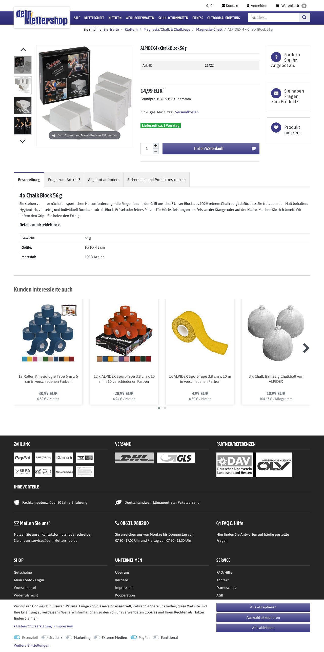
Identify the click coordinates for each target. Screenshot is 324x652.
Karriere (121, 580)
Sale (77, 18)
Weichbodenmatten (140, 18)
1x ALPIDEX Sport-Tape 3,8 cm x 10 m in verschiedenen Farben (200, 379)
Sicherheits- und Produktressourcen (156, 179)
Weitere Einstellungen (31, 645)
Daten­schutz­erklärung (34, 626)
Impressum (124, 588)
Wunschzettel (25, 588)
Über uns (122, 572)
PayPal (144, 638)
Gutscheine (23, 572)
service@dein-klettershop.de (54, 540)
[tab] (288, 60)
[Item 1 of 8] (24, 96)
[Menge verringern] (156, 151)
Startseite (111, 29)
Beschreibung (29, 179)
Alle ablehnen (263, 628)
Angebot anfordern (103, 179)
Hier (219, 534)
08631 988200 (134, 523)
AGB (219, 595)
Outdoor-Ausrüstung (223, 18)
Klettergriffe (94, 18)
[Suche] (304, 17)
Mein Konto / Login (29, 580)
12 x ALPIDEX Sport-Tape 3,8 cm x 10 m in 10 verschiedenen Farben (124, 379)
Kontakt (222, 580)
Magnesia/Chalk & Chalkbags (166, 29)
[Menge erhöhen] (156, 146)
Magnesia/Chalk (208, 29)
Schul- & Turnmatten (173, 18)
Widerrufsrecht (26, 595)
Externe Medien (114, 638)
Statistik (55, 638)
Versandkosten (186, 112)
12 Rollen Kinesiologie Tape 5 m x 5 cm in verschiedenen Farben (48, 379)
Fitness (197, 18)
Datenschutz (226, 588)
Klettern (115, 18)
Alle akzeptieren (263, 607)
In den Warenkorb (209, 148)
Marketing (82, 638)
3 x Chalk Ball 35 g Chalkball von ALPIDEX (276, 379)
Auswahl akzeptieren (263, 617)
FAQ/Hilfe (224, 572)
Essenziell (30, 638)
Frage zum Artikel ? (64, 179)
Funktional (169, 638)
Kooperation (125, 595)
